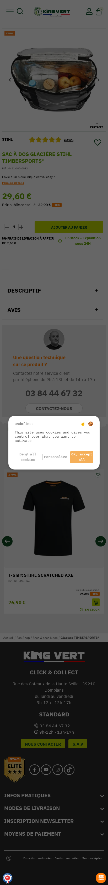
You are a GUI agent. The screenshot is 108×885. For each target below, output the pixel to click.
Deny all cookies (27, 457)
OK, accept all (81, 457)
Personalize (55, 457)
